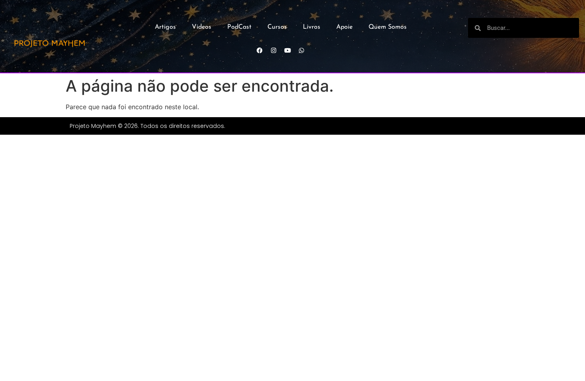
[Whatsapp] (302, 50)
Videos (201, 27)
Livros (311, 27)
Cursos (277, 27)
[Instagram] (274, 50)
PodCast (239, 27)
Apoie (344, 27)
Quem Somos (388, 27)
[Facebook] (260, 50)
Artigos (165, 27)
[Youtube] (288, 50)
